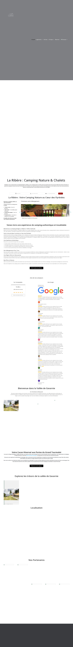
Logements (38, 39)
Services (45, 39)
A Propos (51, 39)
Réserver (57, 39)
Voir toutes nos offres (36, 268)
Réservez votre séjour (36, 466)
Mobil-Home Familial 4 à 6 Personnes (29, 218)
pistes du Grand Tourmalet (31, 455)
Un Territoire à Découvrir (36, 392)
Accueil (33, 39)
